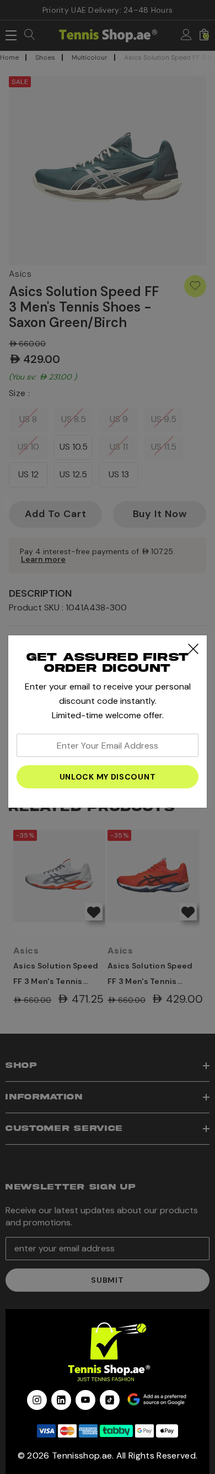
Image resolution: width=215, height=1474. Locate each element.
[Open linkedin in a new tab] (61, 1400)
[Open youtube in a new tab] (85, 1400)
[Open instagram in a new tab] (37, 1400)
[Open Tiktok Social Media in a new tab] (110, 1400)
